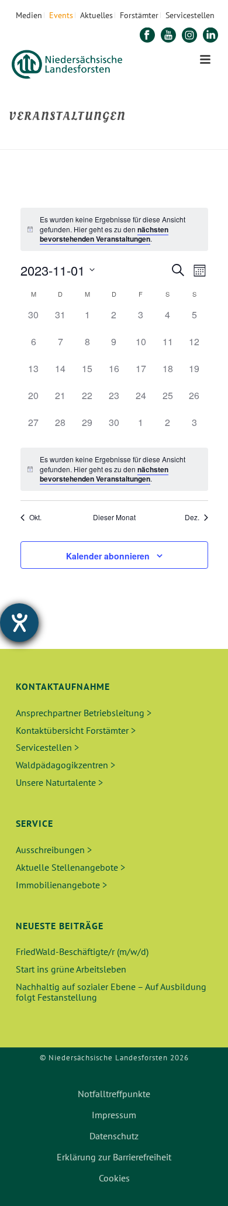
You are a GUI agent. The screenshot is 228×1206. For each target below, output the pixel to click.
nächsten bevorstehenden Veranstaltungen (104, 234)
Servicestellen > (47, 747)
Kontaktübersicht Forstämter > (76, 730)
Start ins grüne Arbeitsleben (71, 969)
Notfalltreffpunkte (114, 1093)
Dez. (192, 517)
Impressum (114, 1114)
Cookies (114, 1178)
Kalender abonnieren (108, 556)
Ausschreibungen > (54, 849)
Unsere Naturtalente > (59, 782)
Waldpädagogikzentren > (65, 765)
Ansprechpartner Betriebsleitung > (83, 713)
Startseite (80, 141)
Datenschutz (114, 1135)
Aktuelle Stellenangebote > (70, 867)
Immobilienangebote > (61, 885)
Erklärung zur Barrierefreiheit (114, 1157)
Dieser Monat (114, 517)
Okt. (35, 517)
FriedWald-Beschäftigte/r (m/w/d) (82, 951)
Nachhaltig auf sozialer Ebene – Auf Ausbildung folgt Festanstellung (111, 991)
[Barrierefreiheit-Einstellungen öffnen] (19, 622)
